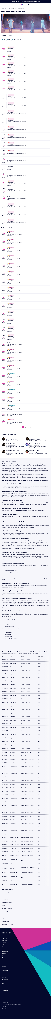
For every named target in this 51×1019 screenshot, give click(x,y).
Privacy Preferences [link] (6, 1008)
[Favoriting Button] (48, 11)
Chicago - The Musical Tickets (11, 638)
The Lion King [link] (5, 899)
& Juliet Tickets (8, 632)
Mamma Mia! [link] (5, 911)
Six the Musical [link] (5, 921)
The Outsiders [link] (5, 915)
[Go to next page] (30, 427)
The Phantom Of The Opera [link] (8, 892)
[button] (3, 40)
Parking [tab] (10, 35)
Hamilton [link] (4, 896)
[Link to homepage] (25, 5)
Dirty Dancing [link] (5, 918)
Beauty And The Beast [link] (7, 902)
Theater (6, 8)
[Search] (48, 4)
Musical (11, 8)
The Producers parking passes (18, 510)
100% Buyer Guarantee (31, 1)
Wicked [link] (3, 905)
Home (2, 8)
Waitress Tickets (8, 636)
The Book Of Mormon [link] (7, 908)
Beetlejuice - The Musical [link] (7, 924)
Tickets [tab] (4, 35)
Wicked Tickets (8, 634)
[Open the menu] (2, 4)
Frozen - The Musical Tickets (11, 641)
